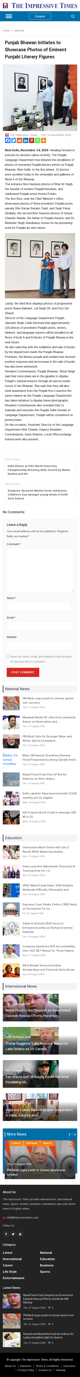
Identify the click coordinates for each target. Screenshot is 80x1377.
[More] (43, 140)
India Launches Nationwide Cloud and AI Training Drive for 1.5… (49, 868)
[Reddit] (19, 140)
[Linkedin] (25, 140)
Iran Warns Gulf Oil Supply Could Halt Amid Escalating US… (37, 1079)
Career (8, 1265)
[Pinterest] (31, 140)
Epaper (40, 16)
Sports (31, 1143)
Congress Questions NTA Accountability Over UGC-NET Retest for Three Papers (49, 948)
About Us (10, 1366)
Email (11, 617)
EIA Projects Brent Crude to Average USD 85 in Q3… (49, 814)
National (19, 30)
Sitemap (60, 1370)
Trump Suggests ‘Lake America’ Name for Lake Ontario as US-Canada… (37, 1046)
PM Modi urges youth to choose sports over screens (48, 700)
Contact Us (45, 1370)
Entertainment (13, 1278)
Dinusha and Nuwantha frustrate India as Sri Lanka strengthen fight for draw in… (48, 1336)
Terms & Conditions (47, 1366)
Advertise (25, 1366)
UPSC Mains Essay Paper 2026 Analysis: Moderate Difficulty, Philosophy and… (48, 887)
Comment (14, 544)
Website (12, 637)
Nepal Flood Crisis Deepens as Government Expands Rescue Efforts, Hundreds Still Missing (48, 1298)
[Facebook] (7, 140)
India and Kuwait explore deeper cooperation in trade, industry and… (39, 1113)
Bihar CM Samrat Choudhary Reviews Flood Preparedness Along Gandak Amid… (50, 757)
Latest (16, 1143)
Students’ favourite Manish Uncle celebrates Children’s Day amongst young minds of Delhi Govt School (38, 494)
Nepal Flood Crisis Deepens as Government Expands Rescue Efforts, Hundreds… (38, 1013)
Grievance (69, 1366)
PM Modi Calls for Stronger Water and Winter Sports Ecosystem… (47, 738)
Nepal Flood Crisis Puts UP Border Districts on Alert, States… (45, 776)
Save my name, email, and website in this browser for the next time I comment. (41, 659)
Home (6, 30)
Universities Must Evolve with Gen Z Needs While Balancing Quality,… (46, 849)
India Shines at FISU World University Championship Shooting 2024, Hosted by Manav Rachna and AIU (39, 470)
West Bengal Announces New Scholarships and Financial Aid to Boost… (49, 967)
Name (11, 598)
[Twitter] (13, 140)
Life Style (10, 1271)
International (12, 1259)
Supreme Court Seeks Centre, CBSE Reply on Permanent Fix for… (50, 906)
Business (47, 1265)
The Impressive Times (23, 135)
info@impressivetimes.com (22, 1217)
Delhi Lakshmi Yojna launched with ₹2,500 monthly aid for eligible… (50, 795)
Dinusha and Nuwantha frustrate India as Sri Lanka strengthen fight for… (37, 1172)
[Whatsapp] (37, 140)
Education (47, 1259)
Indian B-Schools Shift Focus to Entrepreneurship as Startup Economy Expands (48, 927)
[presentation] (70, 1134)
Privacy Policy (26, 1370)
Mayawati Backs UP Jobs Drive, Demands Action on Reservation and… (49, 719)
